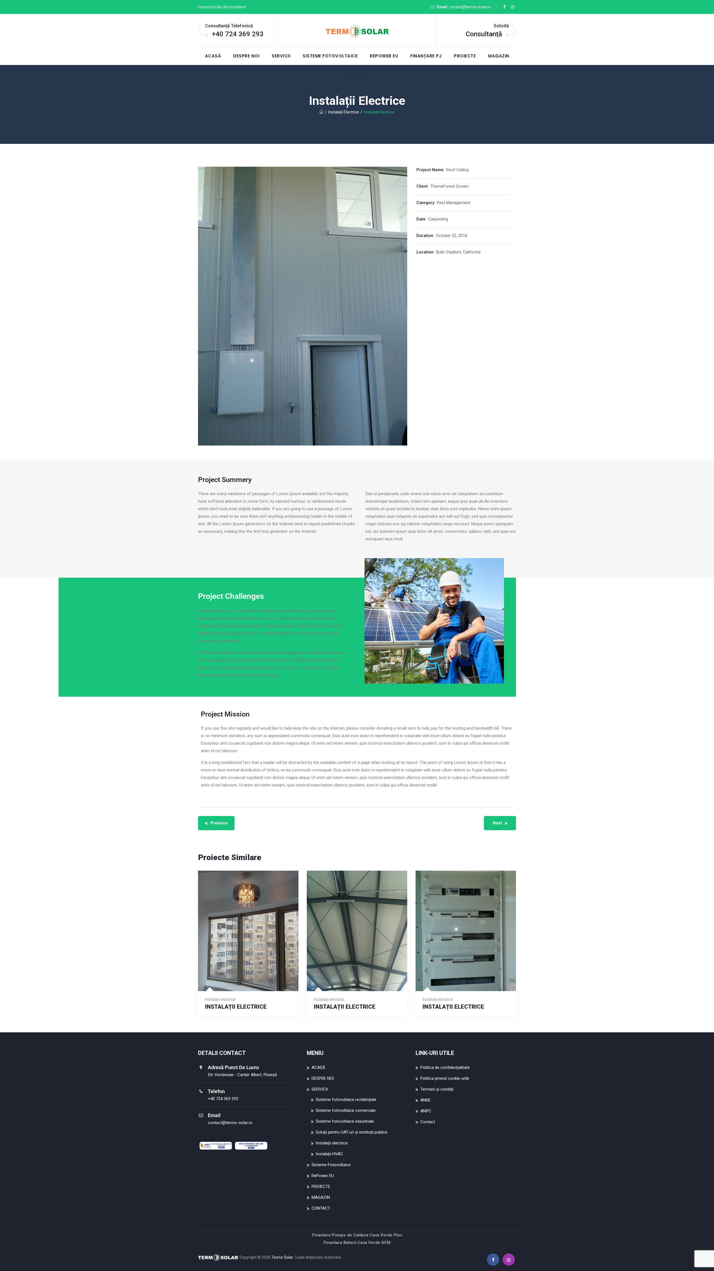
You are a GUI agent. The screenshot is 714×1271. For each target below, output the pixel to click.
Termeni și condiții (437, 1089)
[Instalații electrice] (248, 968)
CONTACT (321, 1208)
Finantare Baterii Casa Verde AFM (357, 1242)
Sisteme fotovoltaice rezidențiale (346, 1099)
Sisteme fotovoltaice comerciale (346, 1110)
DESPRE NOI (246, 56)
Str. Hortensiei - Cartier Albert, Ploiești (242, 1074)
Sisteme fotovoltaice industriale (345, 1121)
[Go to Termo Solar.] (321, 112)
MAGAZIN (498, 56)
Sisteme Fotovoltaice (330, 56)
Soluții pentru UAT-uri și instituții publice (351, 1132)
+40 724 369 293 (238, 34)
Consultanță (484, 34)
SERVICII (281, 56)
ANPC (425, 1110)
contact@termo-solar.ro (470, 7)
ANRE (425, 1100)
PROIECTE (465, 56)
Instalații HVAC (329, 1153)
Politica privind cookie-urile (444, 1078)
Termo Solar (282, 1257)
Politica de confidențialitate (445, 1067)
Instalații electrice (332, 1143)
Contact (427, 1121)
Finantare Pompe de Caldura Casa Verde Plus (357, 1235)
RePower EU (384, 56)
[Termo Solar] (357, 30)
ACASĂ (213, 56)
